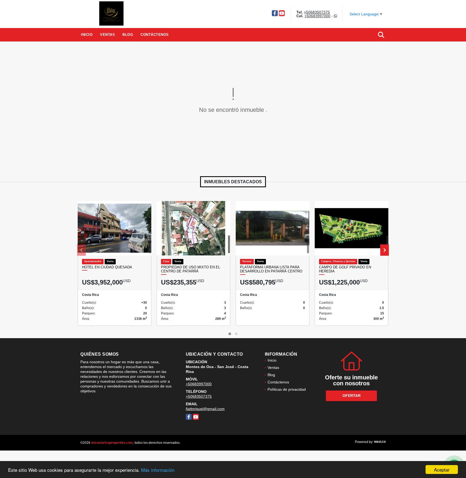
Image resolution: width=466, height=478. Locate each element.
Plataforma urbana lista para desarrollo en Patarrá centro (271, 269)
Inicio (86, 35)
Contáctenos (155, 35)
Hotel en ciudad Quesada (107, 267)
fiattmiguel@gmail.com (205, 409)
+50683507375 (317, 12)
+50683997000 (317, 16)
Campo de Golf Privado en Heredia (345, 269)
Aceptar (442, 469)
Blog (127, 35)
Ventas (107, 35)
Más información (157, 469)
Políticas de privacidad (287, 389)
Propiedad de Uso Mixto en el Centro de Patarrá (190, 269)
